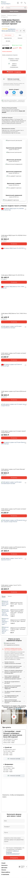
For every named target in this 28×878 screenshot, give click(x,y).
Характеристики (8, 38)
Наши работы (5, 872)
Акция (3, 863)
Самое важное (8, 35)
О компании (5, 874)
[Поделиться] (23, 30)
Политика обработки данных (23, 867)
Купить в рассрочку (7, 51)
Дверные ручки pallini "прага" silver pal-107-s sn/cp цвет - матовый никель (17, 612)
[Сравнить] (20, 30)
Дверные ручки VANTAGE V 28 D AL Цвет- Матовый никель (18, 629)
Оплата (3, 870)
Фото (20, 35)
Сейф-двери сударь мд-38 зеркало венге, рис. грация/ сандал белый (13, 547)
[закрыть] (26, 866)
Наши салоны (14, 11)
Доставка (8, 41)
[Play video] (14, 716)
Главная (3, 15)
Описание (20, 38)
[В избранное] (17, 30)
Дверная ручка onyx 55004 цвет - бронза (16, 603)
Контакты (4, 865)
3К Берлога (4, 17)
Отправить (14, 858)
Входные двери (12, 15)
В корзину (17, 72)
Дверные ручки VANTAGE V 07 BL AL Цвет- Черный (18, 620)
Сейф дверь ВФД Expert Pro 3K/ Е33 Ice (12, 275)
